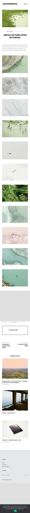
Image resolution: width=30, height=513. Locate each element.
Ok (15, 510)
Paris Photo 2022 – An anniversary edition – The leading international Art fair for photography (14, 382)
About (3, 462)
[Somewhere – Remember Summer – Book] (15, 429)
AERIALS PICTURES (21, 321)
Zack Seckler (15, 322)
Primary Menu (24, 3)
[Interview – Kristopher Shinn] (15, 400)
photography (9, 322)
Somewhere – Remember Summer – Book (11, 440)
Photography (10, 31)
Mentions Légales (5, 466)
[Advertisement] (15, 306)
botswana (4, 322)
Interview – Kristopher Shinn (8, 413)
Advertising (4, 464)
